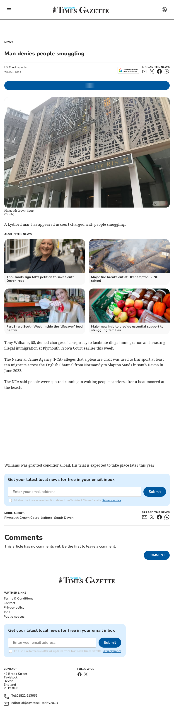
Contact (9, 603)
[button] (9, 9)
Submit (155, 491)
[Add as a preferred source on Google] (128, 70)
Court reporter (18, 67)
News (8, 42)
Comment (156, 555)
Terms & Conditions (18, 598)
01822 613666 (27, 696)
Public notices (14, 616)
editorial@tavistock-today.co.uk (34, 703)
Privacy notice (111, 500)
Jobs (7, 612)
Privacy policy (14, 607)
